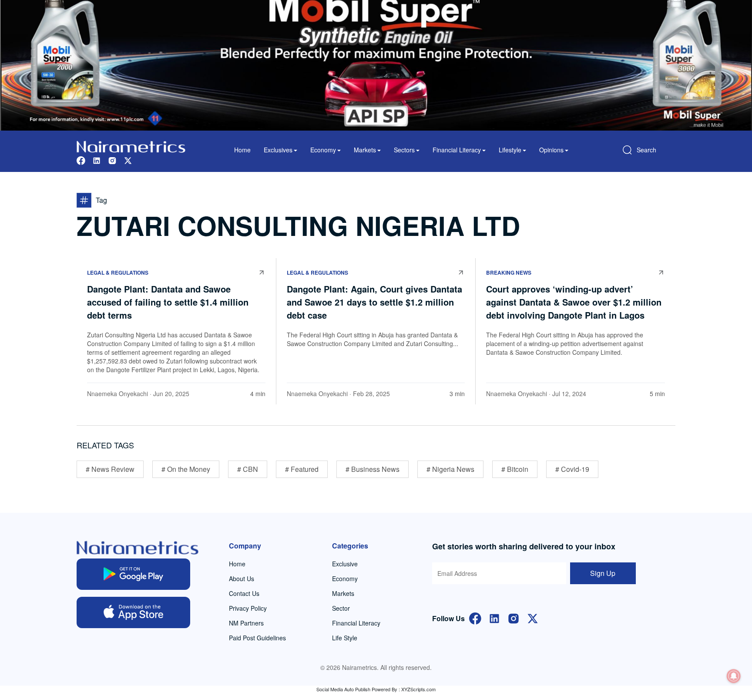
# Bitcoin (514, 469)
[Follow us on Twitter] (128, 160)
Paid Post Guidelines (257, 637)
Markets (343, 593)
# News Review (110, 469)
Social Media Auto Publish (343, 689)
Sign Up (602, 573)
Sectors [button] (404, 149)
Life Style (344, 637)
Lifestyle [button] (510, 149)
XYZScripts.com (418, 689)
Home (242, 149)
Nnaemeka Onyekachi (117, 393)
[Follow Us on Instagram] (513, 617)
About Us (241, 578)
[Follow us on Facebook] (81, 160)
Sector (341, 608)
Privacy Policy (248, 608)
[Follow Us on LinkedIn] (494, 617)
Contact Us (244, 593)
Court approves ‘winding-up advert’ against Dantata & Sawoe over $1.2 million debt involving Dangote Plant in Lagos (573, 302)
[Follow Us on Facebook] (475, 617)
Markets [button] (365, 149)
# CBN (247, 469)
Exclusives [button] (278, 149)
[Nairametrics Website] (131, 146)
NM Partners (246, 623)
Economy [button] (323, 149)
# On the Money (185, 469)
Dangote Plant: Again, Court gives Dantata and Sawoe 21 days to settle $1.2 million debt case (374, 302)
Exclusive (345, 563)
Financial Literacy (356, 623)
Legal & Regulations (117, 272)
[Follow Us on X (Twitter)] (533, 617)
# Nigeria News (450, 469)
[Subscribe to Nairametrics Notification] (734, 676)
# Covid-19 (572, 469)
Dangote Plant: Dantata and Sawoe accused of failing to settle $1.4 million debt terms (167, 302)
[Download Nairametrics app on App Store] (133, 612)
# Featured (302, 469)
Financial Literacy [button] (457, 149)
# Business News (373, 469)
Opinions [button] (551, 149)
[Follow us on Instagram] (112, 160)
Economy (345, 578)
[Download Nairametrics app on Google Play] (133, 574)
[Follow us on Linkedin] (96, 160)
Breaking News (508, 272)
